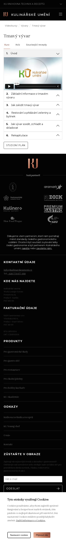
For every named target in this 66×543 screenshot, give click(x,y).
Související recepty (36, 44)
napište (26, 248)
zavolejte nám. (44, 248)
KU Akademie (11, 396)
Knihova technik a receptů (18, 417)
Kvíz (18, 44)
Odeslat (13, 488)
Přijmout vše (42, 535)
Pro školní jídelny (13, 378)
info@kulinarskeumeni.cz (18, 269)
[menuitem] (33, 53)
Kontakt (8, 444)
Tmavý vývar (39, 25)
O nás (7, 435)
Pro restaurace (12, 369)
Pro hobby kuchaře (14, 387)
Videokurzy (11, 25)
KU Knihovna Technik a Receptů (24, 4)
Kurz (6, 44)
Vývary (24, 25)
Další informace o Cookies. (30, 520)
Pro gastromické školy (16, 351)
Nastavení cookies (19, 535)
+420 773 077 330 (16, 273)
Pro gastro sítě (11, 360)
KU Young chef (12, 426)
